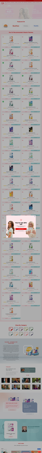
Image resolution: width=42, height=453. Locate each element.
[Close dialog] (34, 216)
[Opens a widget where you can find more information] (39, 452)
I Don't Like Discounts (21, 230)
